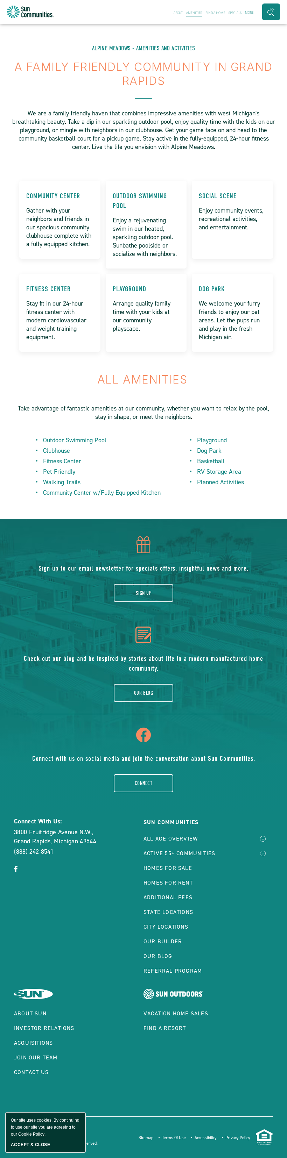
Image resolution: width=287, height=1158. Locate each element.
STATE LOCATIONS (168, 912)
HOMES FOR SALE (168, 868)
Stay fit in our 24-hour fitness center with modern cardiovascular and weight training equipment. (56, 320)
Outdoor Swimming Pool (140, 201)
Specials (235, 13)
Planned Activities (220, 482)
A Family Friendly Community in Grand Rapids (143, 74)
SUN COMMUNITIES (171, 822)
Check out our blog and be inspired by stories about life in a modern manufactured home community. (143, 663)
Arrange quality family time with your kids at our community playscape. (141, 316)
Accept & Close (30, 1144)
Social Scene (218, 196)
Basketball (211, 461)
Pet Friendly (59, 471)
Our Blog (143, 693)
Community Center (53, 196)
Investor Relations (44, 1028)
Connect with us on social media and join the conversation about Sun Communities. (143, 759)
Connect (143, 783)
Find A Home (215, 13)
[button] (271, 11)
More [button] (249, 12)
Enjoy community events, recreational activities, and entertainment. (231, 218)
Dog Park (212, 289)
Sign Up (143, 593)
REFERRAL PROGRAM (173, 970)
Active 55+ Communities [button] (179, 853)
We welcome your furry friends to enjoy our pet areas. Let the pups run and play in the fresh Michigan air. (229, 320)
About (178, 13)
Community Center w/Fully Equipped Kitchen (102, 492)
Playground (129, 289)
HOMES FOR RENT (168, 882)
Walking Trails (61, 482)
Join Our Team (36, 1057)
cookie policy (31, 1134)
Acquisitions (33, 1042)
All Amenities (143, 379)
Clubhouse (56, 450)
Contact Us (31, 1072)
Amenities (194, 13)
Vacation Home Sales (176, 1013)
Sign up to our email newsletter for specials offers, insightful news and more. (143, 568)
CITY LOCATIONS (166, 926)
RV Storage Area (219, 471)
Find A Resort (165, 1028)
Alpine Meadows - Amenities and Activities (143, 48)
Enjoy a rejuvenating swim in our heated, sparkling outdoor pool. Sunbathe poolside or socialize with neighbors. (145, 237)
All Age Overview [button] (171, 838)
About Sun (30, 1013)
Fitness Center (48, 289)
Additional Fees (168, 897)
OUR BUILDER (163, 941)
